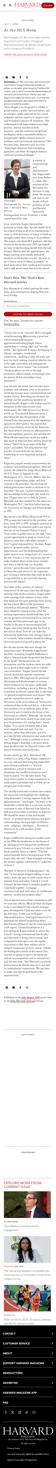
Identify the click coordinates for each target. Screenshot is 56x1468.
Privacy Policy (13, 1448)
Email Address (10, 301)
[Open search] (10, 5)
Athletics (9, 1315)
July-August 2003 (28, 54)
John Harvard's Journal (23, 1001)
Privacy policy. (12, 324)
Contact (9, 1333)
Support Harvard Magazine (23, 1363)
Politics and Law (13, 1266)
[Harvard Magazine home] (27, 5)
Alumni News (11, 1222)
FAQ (5, 1402)
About (7, 1353)
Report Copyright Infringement (22, 1460)
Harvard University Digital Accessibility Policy (28, 1454)
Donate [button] (47, 5)
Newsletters (13, 1373)
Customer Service (16, 1343)
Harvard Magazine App (20, 1392)
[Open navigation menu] (4, 5)
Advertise (10, 1382)
